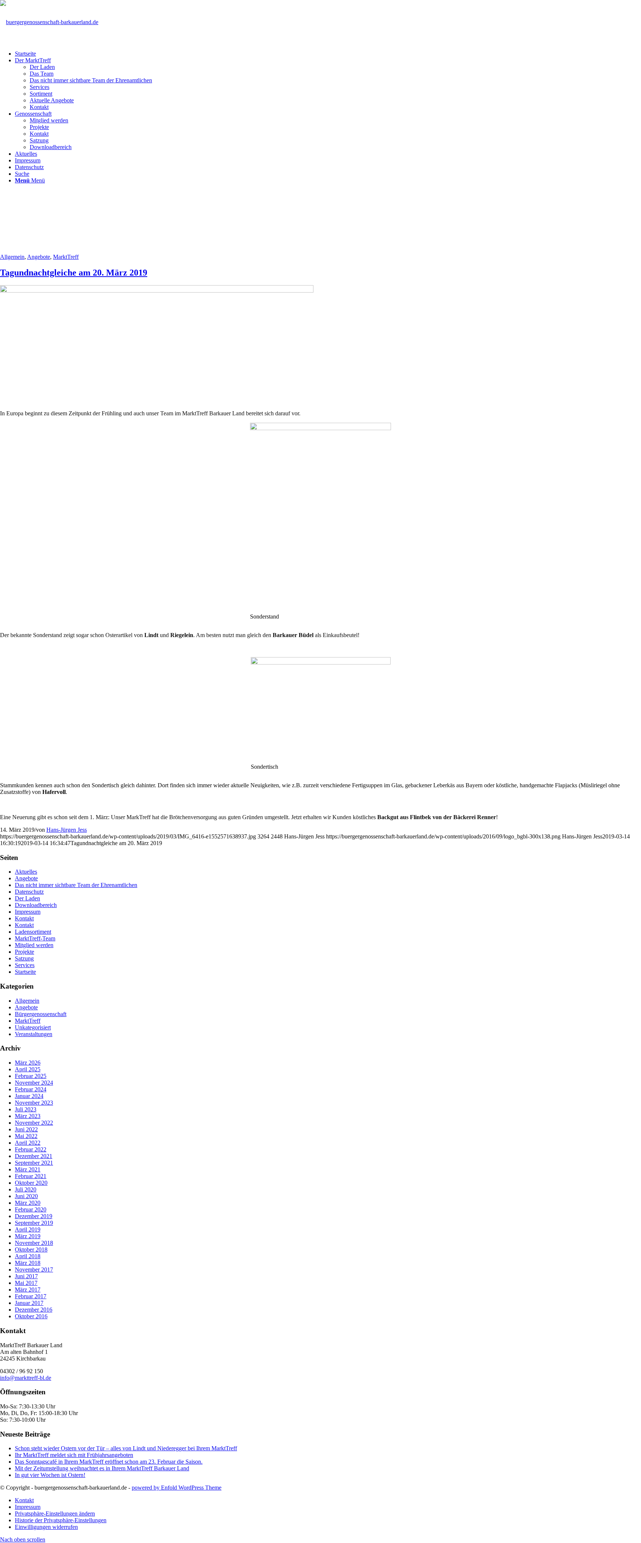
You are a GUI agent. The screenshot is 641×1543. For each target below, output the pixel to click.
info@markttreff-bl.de (25, 1378)
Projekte (24, 952)
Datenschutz (29, 891)
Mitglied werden (34, 945)
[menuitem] (328, 53)
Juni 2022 (26, 1129)
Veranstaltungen (33, 1034)
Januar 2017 (29, 1303)
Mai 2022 (26, 1136)
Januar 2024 (29, 1096)
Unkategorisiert (33, 1027)
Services (24, 965)
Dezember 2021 (33, 1156)
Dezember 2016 (33, 1309)
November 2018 (34, 1243)
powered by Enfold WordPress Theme (176, 1487)
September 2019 (34, 1223)
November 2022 (34, 1123)
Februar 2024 (30, 1089)
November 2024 (34, 1082)
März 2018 (27, 1263)
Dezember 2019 (33, 1216)
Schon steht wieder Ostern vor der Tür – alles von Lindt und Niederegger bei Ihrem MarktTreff (126, 1448)
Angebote (38, 257)
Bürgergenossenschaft (40, 1014)
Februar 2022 (30, 1149)
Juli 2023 (25, 1109)
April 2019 (27, 1229)
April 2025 (27, 1069)
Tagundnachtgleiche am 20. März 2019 (73, 272)
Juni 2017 (26, 1276)
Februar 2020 (30, 1209)
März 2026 (27, 1062)
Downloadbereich (36, 905)
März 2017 (27, 1289)
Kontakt (24, 918)
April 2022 (27, 1143)
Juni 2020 (26, 1196)
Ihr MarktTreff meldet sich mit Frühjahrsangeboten (74, 1455)
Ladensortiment (33, 932)
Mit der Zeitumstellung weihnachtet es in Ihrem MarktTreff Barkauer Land (102, 1468)
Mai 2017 (26, 1283)
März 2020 (27, 1203)
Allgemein (12, 257)
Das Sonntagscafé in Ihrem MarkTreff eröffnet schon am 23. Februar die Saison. (109, 1461)
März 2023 (27, 1116)
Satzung (24, 958)
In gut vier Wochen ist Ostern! (50, 1475)
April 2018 (27, 1256)
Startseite (25, 972)
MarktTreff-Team (35, 938)
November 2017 (34, 1269)
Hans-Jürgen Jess (66, 830)
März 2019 (27, 1236)
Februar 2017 (30, 1296)
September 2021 (34, 1163)
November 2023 (34, 1102)
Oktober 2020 (31, 1183)
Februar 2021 (30, 1176)
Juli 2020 (25, 1189)
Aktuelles (26, 871)
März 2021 (27, 1169)
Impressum (27, 912)
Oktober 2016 (31, 1316)
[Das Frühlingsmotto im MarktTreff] (156, 290)
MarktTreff (66, 257)
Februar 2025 (30, 1076)
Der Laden (27, 898)
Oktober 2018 (31, 1249)
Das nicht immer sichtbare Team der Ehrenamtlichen (76, 885)
